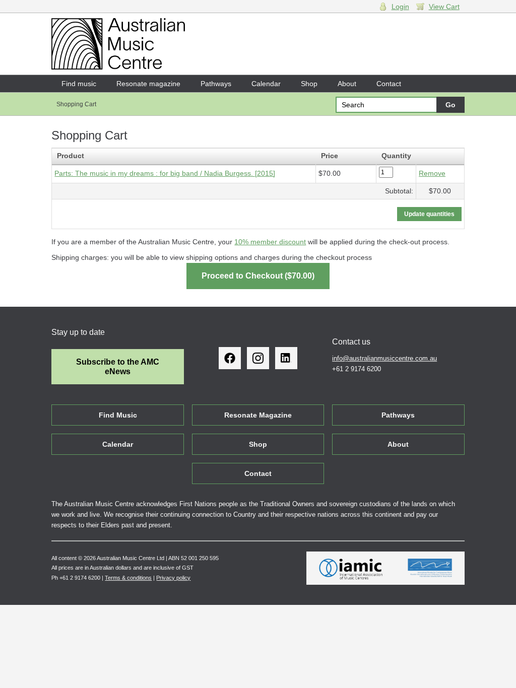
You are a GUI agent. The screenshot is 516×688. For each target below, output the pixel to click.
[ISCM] (430, 568)
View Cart (444, 7)
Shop (309, 84)
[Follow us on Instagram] (258, 358)
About (347, 84)
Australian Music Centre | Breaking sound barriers (118, 44)
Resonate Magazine (258, 415)
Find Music (118, 415)
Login (400, 7)
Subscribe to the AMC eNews (117, 367)
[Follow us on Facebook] (230, 358)
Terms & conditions (128, 578)
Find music (78, 84)
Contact (388, 84)
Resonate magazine (148, 84)
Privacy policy (173, 578)
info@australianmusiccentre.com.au (384, 358)
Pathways (216, 84)
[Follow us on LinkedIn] (286, 358)
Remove (432, 173)
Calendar (266, 84)
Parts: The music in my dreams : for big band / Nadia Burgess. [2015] (164, 173)
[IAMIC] (350, 568)
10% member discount (270, 242)
